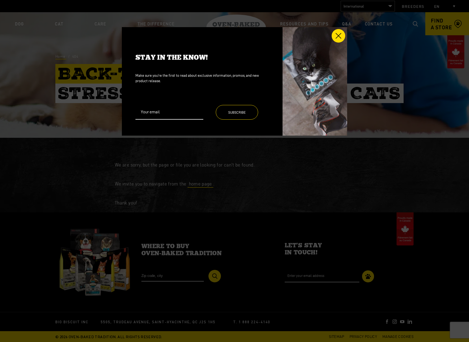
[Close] (338, 36)
